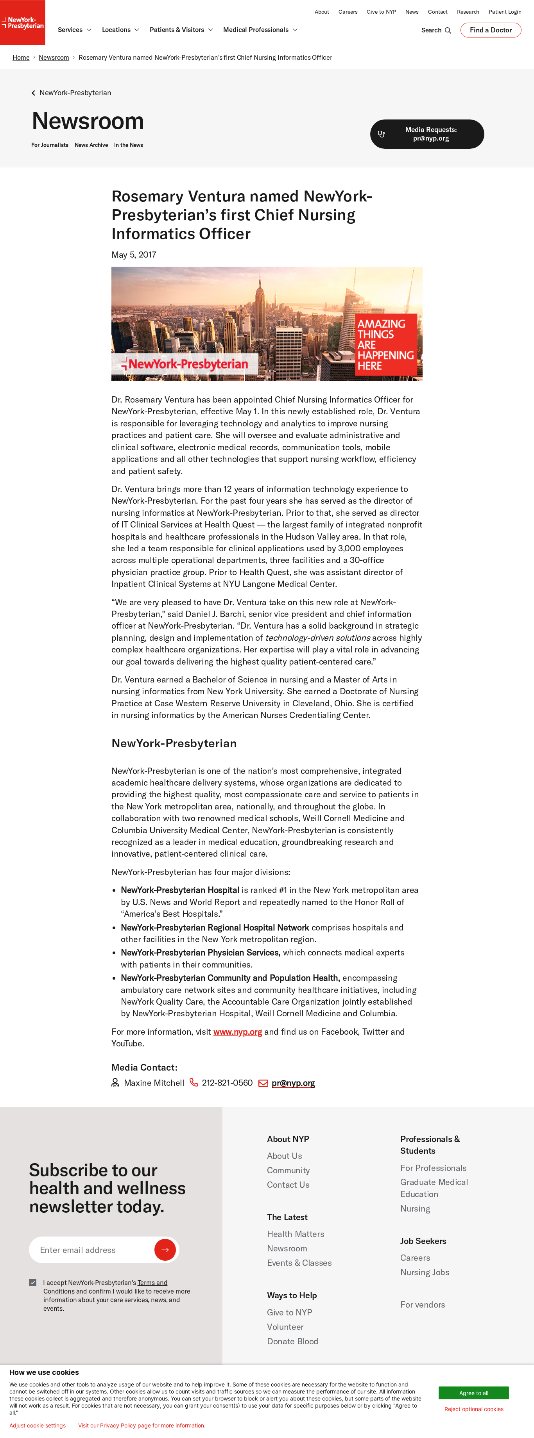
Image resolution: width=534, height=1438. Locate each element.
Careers (348, 11)
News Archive (91, 144)
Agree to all (473, 1393)
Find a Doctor (491, 32)
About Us (284, 1155)
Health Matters (295, 1233)
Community (288, 1170)
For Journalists (49, 144)
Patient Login (505, 11)
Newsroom (54, 57)
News (412, 11)
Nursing (415, 1208)
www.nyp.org (237, 1031)
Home (21, 57)
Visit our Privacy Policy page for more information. (142, 1425)
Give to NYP (381, 11)
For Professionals (433, 1167)
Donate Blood (293, 1341)
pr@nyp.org (293, 1082)
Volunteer (285, 1326)
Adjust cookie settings (37, 1425)
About (322, 11)
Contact (438, 11)
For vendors (422, 1304)
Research (468, 11)
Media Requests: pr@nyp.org (431, 134)
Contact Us (288, 1184)
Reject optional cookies (474, 1409)
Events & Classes (299, 1262)
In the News (128, 144)
